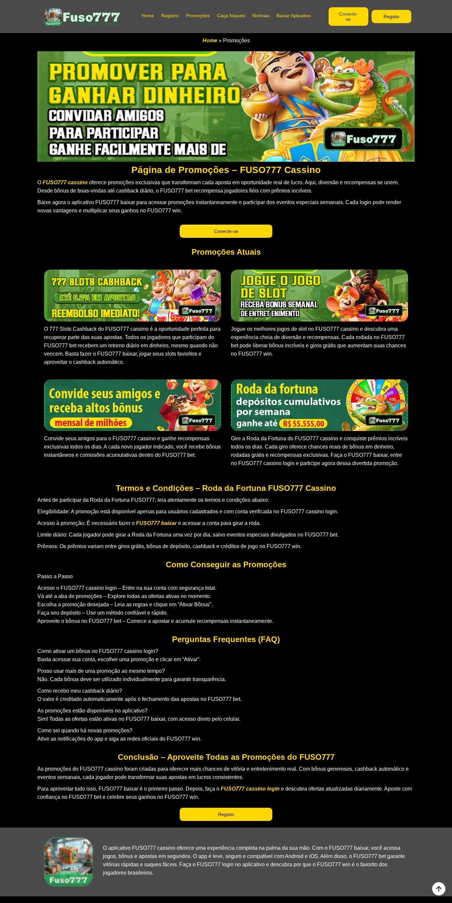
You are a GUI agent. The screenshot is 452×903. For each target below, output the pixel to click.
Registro (170, 15)
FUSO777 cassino (65, 182)
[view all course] (438, 888)
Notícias (260, 15)
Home (147, 15)
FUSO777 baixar (156, 523)
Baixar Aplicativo (294, 15)
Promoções (198, 15)
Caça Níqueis (231, 15)
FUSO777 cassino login (250, 789)
